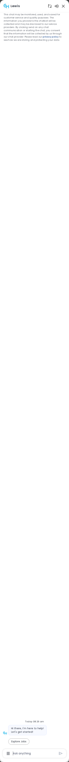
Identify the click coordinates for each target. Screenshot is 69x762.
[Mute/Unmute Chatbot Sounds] (56, 6)
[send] (61, 753)
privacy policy (51, 36)
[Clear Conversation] (49, 6)
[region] (34, 379)
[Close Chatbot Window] (63, 6)
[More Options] (8, 753)
